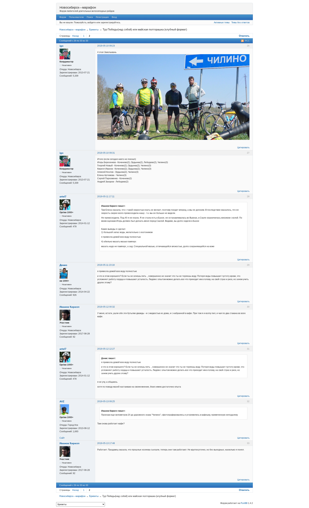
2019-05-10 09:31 (106, 153)
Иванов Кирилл (69, 306)
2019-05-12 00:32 (106, 307)
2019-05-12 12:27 (106, 349)
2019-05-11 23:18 (106, 265)
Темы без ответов (240, 22)
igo (61, 45)
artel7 (63, 196)
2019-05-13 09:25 (106, 401)
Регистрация (102, 17)
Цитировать (243, 147)
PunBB (244, 503)
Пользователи (76, 17)
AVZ (62, 401)
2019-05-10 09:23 (106, 46)
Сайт (62, 438)
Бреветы (94, 29)
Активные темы (222, 22)
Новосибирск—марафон (78, 7)
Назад (75, 36)
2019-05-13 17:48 (106, 443)
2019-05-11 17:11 (105, 196)
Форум (62, 17)
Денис (63, 265)
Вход (114, 17)
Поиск (90, 17)
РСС (247, 41)
